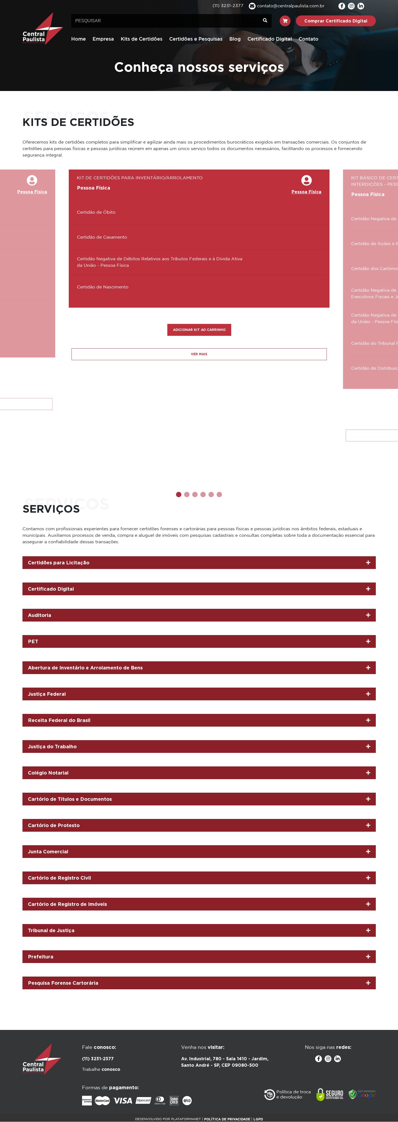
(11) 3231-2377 (98, 1058)
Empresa (103, 39)
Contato (308, 39)
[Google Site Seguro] (362, 1094)
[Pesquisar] (265, 20)
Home (78, 39)
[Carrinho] (285, 20)
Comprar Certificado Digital (335, 20)
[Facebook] (341, 6)
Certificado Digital (269, 39)
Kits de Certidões (141, 39)
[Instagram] (351, 6)
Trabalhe (101, 1070)
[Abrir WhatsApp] (384, 1108)
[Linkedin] (360, 6)
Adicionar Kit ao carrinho (199, 329)
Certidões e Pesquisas (196, 39)
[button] (178, 494)
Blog (235, 39)
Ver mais (199, 354)
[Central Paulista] (42, 28)
